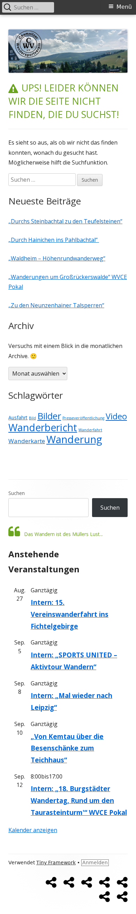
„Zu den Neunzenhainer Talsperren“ (56, 305)
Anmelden (95, 862)
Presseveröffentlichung (83, 418)
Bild (32, 418)
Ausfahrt (18, 417)
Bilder (49, 416)
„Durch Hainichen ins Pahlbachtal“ (53, 240)
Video (116, 416)
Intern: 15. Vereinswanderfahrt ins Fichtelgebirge (69, 614)
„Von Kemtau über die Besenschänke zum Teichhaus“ (67, 748)
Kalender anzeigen (32, 830)
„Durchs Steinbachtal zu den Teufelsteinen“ (65, 221)
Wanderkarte (26, 441)
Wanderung (74, 439)
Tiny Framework (56, 862)
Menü (124, 7)
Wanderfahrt (90, 429)
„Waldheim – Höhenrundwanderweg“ (56, 258)
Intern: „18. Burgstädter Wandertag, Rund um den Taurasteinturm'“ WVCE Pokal (79, 800)
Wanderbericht (42, 427)
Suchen (16, 493)
